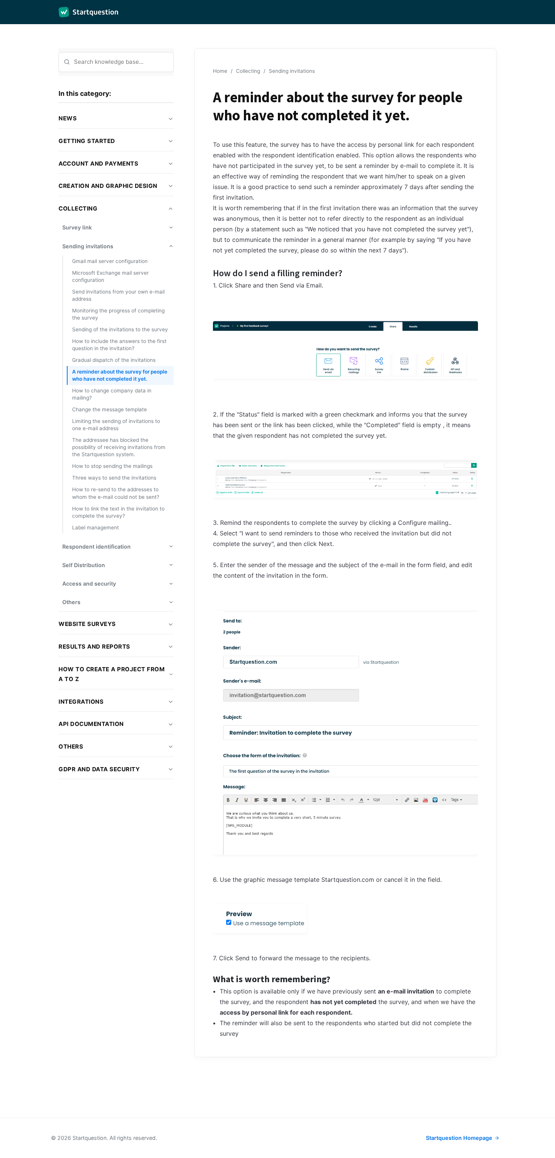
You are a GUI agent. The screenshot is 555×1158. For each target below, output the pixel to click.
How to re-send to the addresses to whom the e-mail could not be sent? (115, 493)
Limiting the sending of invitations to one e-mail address (116, 424)
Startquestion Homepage (459, 1138)
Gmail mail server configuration (110, 261)
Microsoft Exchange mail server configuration (110, 276)
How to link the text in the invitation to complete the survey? (118, 512)
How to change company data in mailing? (111, 394)
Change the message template (109, 409)
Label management (95, 527)
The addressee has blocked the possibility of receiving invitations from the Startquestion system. (118, 447)
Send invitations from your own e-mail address (118, 295)
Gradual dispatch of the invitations (114, 360)
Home (220, 71)
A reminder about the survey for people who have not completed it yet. (119, 375)
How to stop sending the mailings (112, 466)
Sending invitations (292, 71)
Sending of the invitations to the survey (120, 329)
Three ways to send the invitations (114, 478)
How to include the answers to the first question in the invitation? (119, 344)
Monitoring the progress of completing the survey (118, 314)
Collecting (248, 71)
